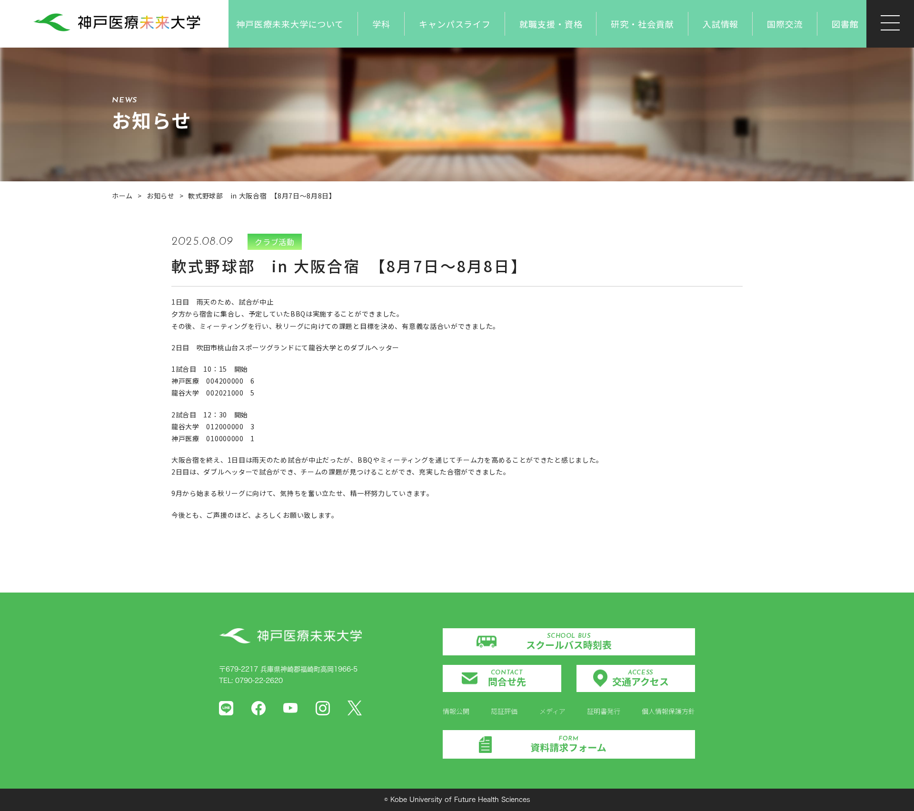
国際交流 (785, 24)
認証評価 (504, 711)
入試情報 (721, 24)
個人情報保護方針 (668, 711)
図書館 (845, 24)
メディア (552, 711)
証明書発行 (603, 711)
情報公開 (456, 711)
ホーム (122, 195)
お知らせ (161, 195)
